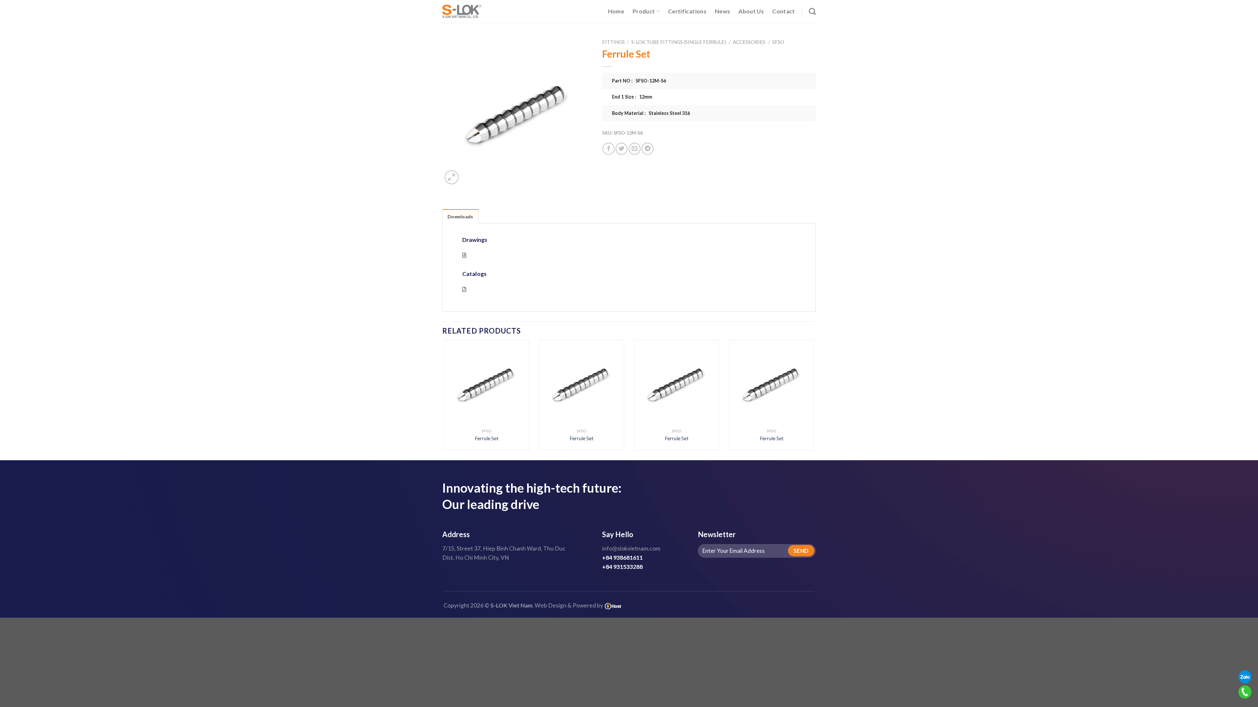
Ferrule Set (487, 438)
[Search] (812, 11)
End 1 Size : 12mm (632, 97)
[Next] (803, 381)
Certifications (687, 11)
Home (616, 11)
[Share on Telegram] (647, 148)
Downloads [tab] (460, 216)
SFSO (778, 42)
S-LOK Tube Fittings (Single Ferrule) (678, 42)
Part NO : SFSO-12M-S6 (639, 80)
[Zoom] (452, 177)
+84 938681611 (622, 557)
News (722, 11)
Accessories (749, 42)
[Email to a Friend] (634, 148)
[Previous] (455, 381)
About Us (751, 11)
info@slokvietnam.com (631, 548)
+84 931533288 (622, 566)
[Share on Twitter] (621, 148)
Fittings (613, 42)
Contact (783, 11)
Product (644, 11)
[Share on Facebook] (608, 148)
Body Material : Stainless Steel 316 (651, 113)
